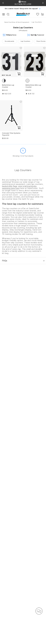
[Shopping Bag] (42, 14)
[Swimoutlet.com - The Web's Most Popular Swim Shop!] (23, 14)
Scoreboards (9, 41)
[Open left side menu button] (3, 14)
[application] (38, 611)
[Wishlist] (37, 14)
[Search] (8, 14)
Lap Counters (25, 41)
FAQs (4, 260)
